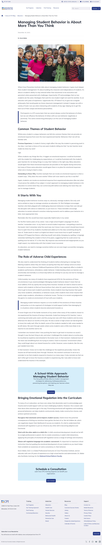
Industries (38, 8)
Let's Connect (51, 480)
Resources (56, 8)
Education (20, 15)
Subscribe (96, 533)
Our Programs (30, 8)
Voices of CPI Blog (10, 15)
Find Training (47, 8)
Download (51, 392)
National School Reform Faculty (51, 456)
